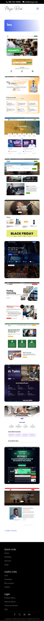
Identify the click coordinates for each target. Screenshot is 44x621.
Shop (6, 564)
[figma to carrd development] (22, 441)
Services (7, 561)
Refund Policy (10, 601)
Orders (7, 587)
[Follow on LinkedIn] (24, 614)
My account (9, 583)
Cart (6, 575)
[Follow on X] (20, 614)
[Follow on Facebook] (15, 614)
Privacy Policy (9, 598)
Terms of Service (11, 605)
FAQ (6, 609)
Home (6, 553)
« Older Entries (10, 530)
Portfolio (7, 557)
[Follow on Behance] (29, 614)
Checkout (8, 579)
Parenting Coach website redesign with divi (22, 525)
